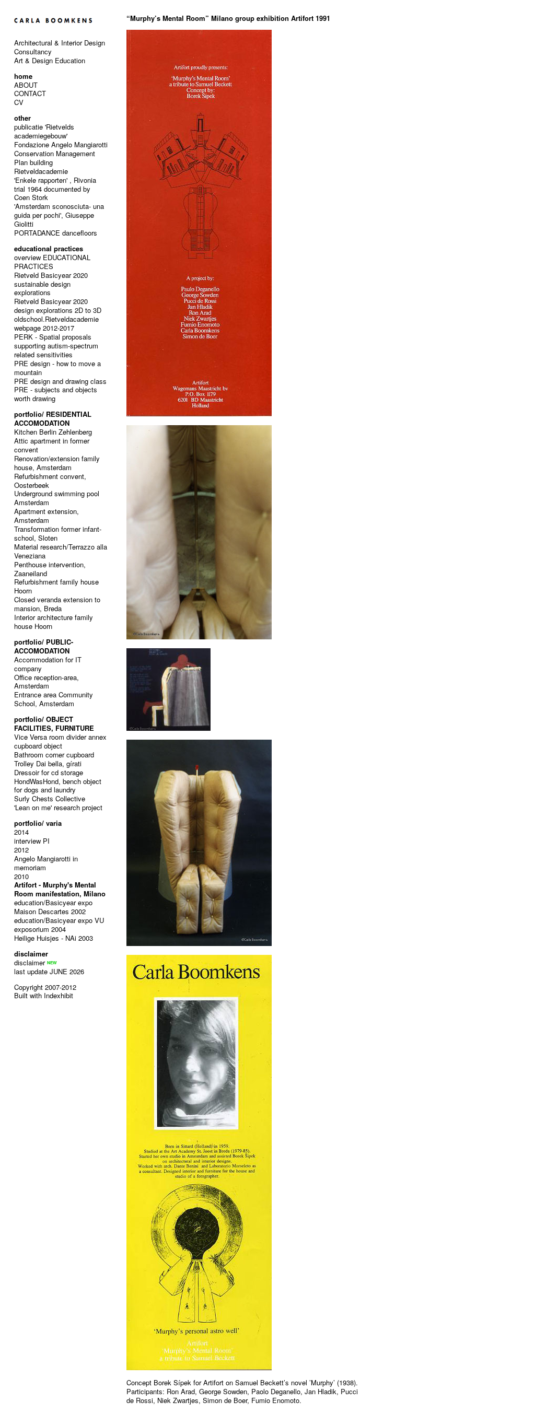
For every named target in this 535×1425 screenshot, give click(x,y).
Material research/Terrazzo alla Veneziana (60, 551)
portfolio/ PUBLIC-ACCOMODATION (43, 646)
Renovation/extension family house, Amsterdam (57, 462)
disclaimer (29, 962)
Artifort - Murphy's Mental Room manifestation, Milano (60, 889)
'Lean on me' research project (58, 807)
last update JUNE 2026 (49, 971)
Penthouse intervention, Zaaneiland (50, 568)
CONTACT (30, 93)
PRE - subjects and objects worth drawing (55, 393)
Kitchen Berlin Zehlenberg (53, 432)
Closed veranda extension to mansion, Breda (57, 603)
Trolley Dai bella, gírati (48, 763)
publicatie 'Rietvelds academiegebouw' (44, 131)
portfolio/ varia (38, 823)
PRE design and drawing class (60, 381)
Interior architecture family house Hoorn (53, 621)
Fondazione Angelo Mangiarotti (61, 144)
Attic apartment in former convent (51, 445)
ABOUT (26, 85)
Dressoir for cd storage (48, 772)
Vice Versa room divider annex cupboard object (60, 741)
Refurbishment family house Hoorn (56, 586)
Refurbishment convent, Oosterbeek (50, 480)
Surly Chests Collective (49, 798)
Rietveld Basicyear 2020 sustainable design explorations (51, 284)
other (22, 118)
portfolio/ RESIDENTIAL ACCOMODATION (52, 418)
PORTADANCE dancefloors (55, 233)
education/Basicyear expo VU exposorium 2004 (59, 924)
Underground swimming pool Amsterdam (56, 497)
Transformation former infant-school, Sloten (57, 533)
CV (19, 102)
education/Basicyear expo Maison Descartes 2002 (53, 906)
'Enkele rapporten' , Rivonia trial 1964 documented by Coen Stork (55, 189)
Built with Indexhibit (43, 995)
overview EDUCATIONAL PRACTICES (52, 261)
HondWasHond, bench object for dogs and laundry (57, 785)
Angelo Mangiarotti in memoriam (46, 863)
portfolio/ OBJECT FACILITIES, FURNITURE (54, 723)
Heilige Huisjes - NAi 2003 (53, 938)
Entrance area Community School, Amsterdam (53, 699)
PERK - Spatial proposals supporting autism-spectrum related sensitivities (56, 345)
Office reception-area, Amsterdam (46, 681)
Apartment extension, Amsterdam (46, 515)
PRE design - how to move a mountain (57, 367)
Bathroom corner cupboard (54, 755)
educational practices (48, 248)
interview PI (32, 841)
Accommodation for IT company (48, 664)
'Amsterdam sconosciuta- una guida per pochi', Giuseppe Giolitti (59, 215)
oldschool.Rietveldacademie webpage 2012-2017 (56, 323)
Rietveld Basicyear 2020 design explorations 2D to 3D (57, 305)
